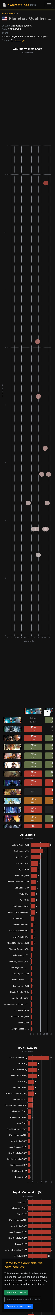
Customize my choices (18, 1306)
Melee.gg (20, 40)
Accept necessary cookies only (23, 1299)
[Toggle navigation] (49, 5)
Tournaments (9, 13)
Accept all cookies (16, 1292)
